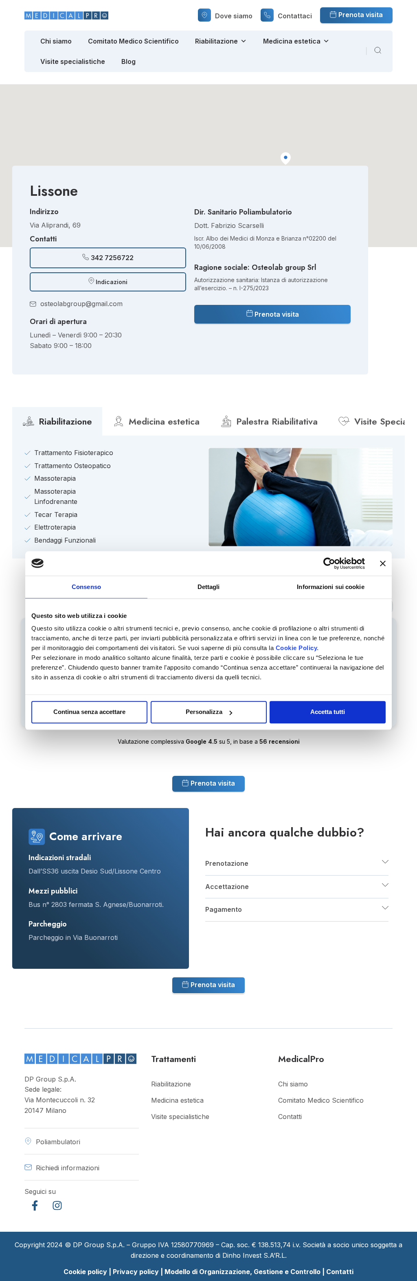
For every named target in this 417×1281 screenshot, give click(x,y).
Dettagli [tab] (209, 586)
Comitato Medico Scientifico (133, 41)
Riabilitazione (216, 41)
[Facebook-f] (34, 1205)
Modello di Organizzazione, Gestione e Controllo (243, 1272)
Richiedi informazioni (67, 1168)
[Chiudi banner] (383, 563)
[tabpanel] (208, 497)
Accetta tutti (327, 711)
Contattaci (295, 16)
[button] (285, 158)
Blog (128, 61)
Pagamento (223, 909)
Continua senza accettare (89, 711)
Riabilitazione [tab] (65, 421)
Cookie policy (85, 1272)
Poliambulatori (58, 1142)
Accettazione (227, 886)
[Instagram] (57, 1205)
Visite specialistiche (72, 61)
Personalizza (204, 711)
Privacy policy (136, 1272)
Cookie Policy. (297, 647)
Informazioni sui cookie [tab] (330, 586)
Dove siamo (233, 16)
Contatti (290, 1116)
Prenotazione (226, 863)
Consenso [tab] (86, 586)
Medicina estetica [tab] (164, 421)
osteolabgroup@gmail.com (81, 304)
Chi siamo (56, 41)
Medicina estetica (291, 41)
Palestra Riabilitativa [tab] (277, 421)
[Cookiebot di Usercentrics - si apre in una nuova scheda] (329, 563)
